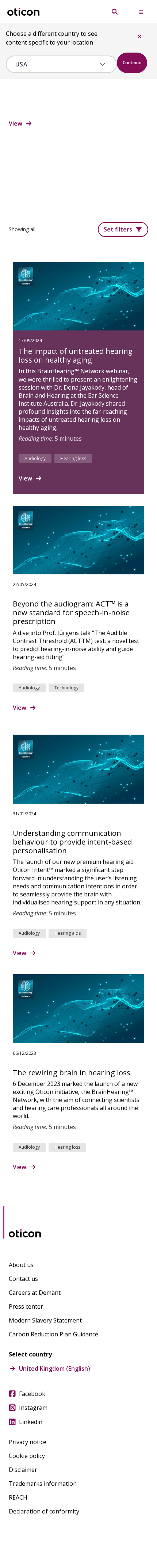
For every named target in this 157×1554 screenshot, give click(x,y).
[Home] (23, 12)
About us (21, 1264)
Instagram (33, 1407)
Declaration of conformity (44, 1511)
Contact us (23, 1278)
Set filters (118, 229)
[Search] (114, 11)
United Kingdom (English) (54, 1368)
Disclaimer (23, 1469)
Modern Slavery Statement (45, 1320)
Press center (26, 1306)
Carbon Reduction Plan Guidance (53, 1334)
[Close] (139, 36)
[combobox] (56, 64)
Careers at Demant (35, 1292)
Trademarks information (43, 1483)
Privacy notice (27, 1442)
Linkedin (30, 1421)
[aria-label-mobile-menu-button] (141, 11)
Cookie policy (27, 1455)
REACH (18, 1497)
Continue (132, 63)
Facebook (32, 1393)
